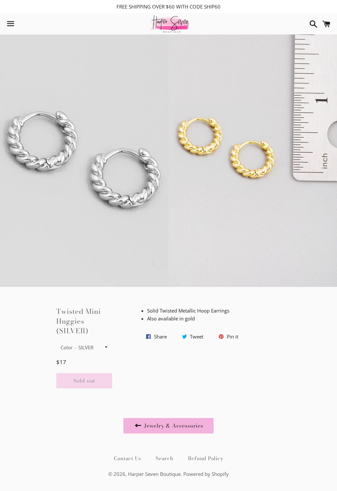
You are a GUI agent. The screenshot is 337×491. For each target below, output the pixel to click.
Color (67, 347)
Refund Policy (205, 458)
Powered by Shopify (206, 474)
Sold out (84, 381)
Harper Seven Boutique (154, 474)
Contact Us (128, 458)
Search (164, 458)
